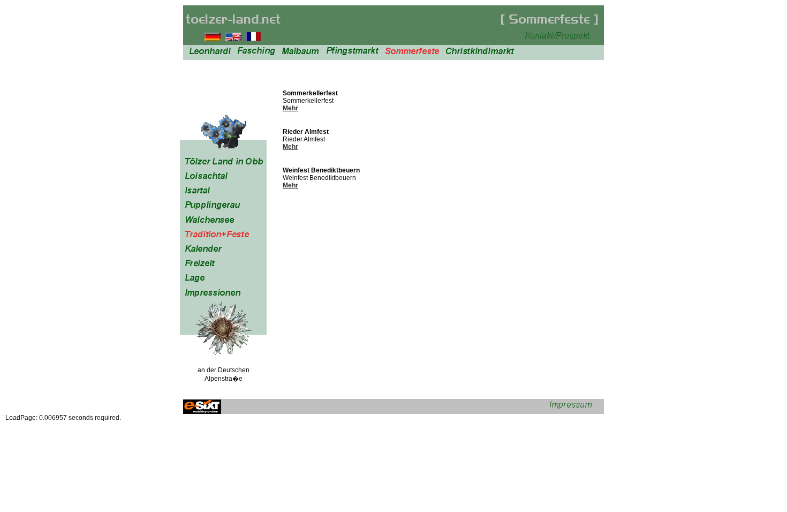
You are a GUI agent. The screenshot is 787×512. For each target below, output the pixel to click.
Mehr (290, 108)
